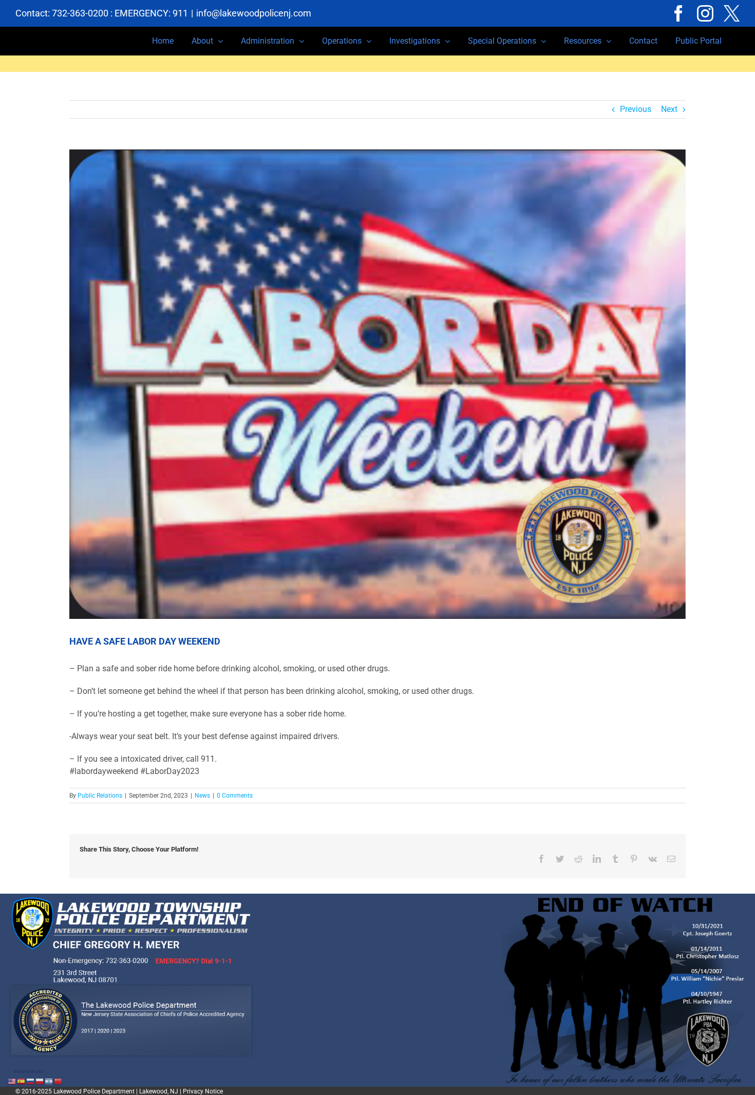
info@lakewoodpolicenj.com (253, 13)
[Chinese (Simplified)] (58, 1081)
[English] (12, 1081)
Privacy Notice (203, 1091)
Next (669, 109)
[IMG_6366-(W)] (377, 384)
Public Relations (100, 795)
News (202, 795)
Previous (635, 109)
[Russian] (30, 1081)
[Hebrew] (49, 1081)
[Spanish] (21, 1081)
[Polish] (40, 1081)
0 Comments (235, 795)
